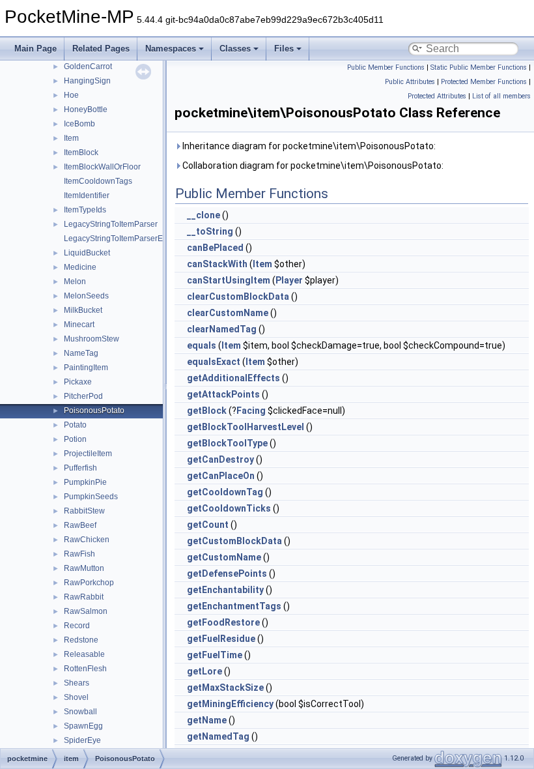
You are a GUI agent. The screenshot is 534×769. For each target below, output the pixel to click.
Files (284, 48)
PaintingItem (86, 367)
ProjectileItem (88, 453)
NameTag (81, 353)
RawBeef (80, 525)
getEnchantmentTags (234, 606)
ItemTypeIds (85, 209)
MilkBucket (83, 310)
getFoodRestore (223, 622)
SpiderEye (82, 740)
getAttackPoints (223, 394)
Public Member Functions (386, 67)
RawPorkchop (89, 582)
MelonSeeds (86, 295)
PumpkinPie (85, 482)
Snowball (80, 711)
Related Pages (101, 48)
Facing (251, 410)
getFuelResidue (221, 638)
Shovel (76, 697)
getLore (204, 671)
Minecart (79, 324)
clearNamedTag (222, 329)
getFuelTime (214, 655)
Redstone (81, 640)
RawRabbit (84, 597)
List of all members (501, 96)
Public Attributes (410, 82)
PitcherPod (83, 396)
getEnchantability (225, 590)
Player (289, 280)
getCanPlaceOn (221, 476)
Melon (75, 281)
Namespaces (170, 48)
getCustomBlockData (234, 541)
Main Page (35, 48)
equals (201, 345)
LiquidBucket (87, 252)
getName (207, 720)
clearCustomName (227, 313)
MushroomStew (91, 338)
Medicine (80, 267)
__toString (210, 231)
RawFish (79, 554)
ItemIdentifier (86, 195)
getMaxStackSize (225, 687)
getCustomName (224, 557)
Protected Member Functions (484, 82)
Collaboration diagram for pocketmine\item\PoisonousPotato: (311, 165)
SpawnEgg (83, 726)
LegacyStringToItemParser (111, 224)
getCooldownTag (225, 492)
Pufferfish (80, 467)
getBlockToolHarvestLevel (245, 427)
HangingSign (87, 80)
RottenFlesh (85, 668)
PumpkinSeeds (91, 496)
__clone (203, 215)
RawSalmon (85, 611)
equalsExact (213, 361)
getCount (208, 524)
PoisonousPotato (94, 410)
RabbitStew (84, 510)
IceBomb (79, 123)
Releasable (84, 654)
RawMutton (84, 568)
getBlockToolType (227, 443)
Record (77, 625)
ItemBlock (81, 152)
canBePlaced (215, 247)
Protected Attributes (437, 96)
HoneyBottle (85, 109)
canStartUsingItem (228, 280)
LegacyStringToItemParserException (128, 238)
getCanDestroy (220, 459)
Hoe (71, 95)
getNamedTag (218, 736)
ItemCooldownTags (98, 181)
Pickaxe (78, 381)
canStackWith (217, 264)
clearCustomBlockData (238, 296)
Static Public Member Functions (478, 67)
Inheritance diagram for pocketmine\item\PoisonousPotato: (308, 146)
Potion (75, 439)
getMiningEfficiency (230, 704)
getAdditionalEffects (233, 378)
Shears (76, 683)
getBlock (207, 410)
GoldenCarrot (88, 66)
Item (71, 138)
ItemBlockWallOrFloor (102, 166)
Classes (235, 48)
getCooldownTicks (229, 508)
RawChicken (86, 539)
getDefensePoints (227, 573)
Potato (75, 424)
